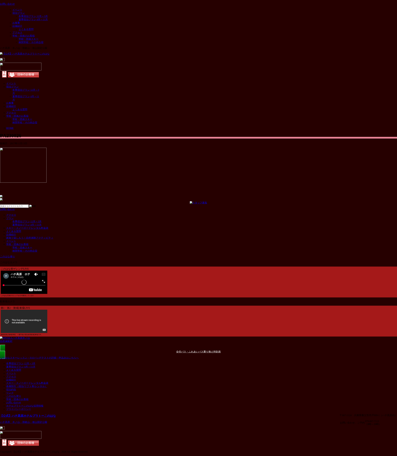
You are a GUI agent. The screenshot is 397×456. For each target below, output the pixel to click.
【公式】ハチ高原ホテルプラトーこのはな (28, 415)
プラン (10, 218)
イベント (17, 9)
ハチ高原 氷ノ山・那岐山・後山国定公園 (23, 422)
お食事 (16, 22)
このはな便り (13, 396)
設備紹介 (17, 26)
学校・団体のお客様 (23, 35)
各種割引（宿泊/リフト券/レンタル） (26, 386)
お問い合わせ (13, 402)
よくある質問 (26, 29)
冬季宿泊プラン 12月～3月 (33, 16)
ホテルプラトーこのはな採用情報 (24, 405)
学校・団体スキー (28, 39)
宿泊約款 (11, 389)
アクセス (17, 32)
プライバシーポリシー (18, 409)
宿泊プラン (18, 13)
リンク (10, 392)
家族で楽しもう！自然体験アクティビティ (29, 237)
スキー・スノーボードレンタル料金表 (27, 228)
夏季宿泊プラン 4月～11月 (33, 19)
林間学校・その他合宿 (31, 42)
